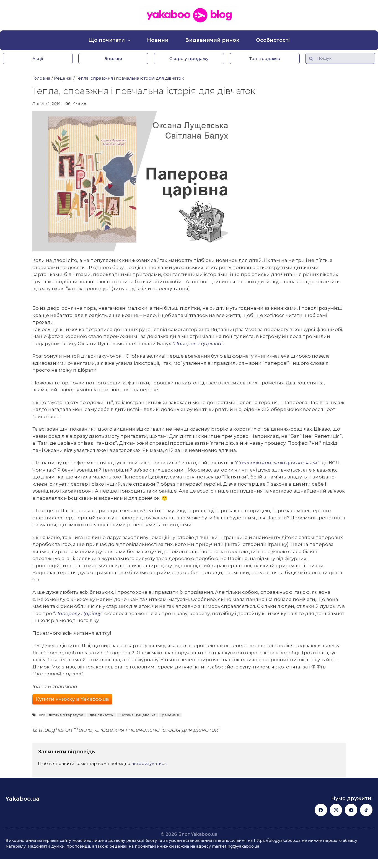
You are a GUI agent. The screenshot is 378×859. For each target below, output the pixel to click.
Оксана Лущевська (138, 715)
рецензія (170, 715)
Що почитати (106, 40)
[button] (38, 58)
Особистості (273, 40)
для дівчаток (101, 715)
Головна (41, 78)
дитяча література (66, 715)
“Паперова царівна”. (198, 343)
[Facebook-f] (321, 810)
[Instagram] (336, 810)
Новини (158, 40)
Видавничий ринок (212, 40)
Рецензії (63, 78)
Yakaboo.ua (23, 798)
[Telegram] (351, 810)
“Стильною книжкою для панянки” (276, 462)
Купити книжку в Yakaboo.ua (72, 699)
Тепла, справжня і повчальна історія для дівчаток (130, 78)
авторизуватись (148, 763)
